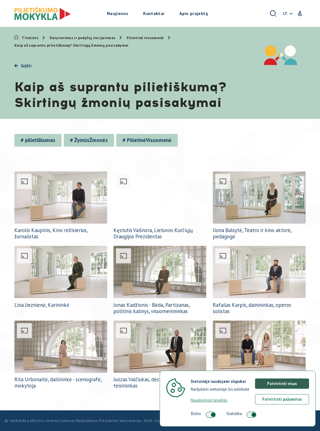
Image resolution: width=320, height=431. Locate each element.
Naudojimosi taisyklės (209, 400)
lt (285, 13)
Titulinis (30, 37)
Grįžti (26, 65)
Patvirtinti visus (282, 383)
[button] (273, 13)
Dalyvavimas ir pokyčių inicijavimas (83, 37)
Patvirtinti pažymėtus (282, 399)
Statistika (234, 413)
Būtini (196, 413)
